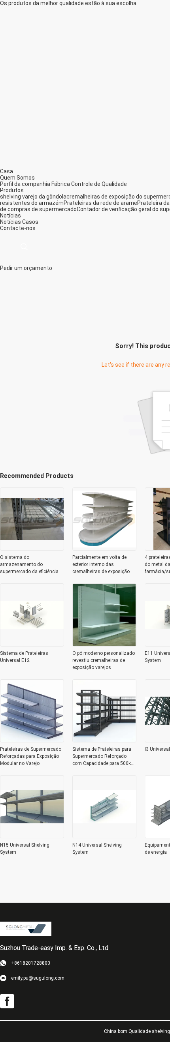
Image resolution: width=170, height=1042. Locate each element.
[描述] (24, 247)
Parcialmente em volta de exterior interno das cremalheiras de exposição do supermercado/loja (104, 565)
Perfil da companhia (25, 184)
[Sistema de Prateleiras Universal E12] (32, 644)
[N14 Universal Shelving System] (104, 836)
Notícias (10, 222)
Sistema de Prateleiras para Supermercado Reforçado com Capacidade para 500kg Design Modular (103, 756)
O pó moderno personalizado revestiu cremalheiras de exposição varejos (103, 660)
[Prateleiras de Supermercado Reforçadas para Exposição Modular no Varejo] (32, 740)
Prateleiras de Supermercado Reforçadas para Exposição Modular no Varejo (30, 756)
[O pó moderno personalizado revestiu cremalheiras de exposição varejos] (104, 644)
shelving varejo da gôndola (33, 196)
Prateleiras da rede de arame (100, 203)
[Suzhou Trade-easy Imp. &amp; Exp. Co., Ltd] (25, 928)
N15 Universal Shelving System (24, 848)
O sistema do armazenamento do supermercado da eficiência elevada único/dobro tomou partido (29, 565)
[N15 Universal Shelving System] (32, 836)
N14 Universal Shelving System (97, 848)
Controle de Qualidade (99, 184)
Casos (30, 222)
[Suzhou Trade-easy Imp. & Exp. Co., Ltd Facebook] (7, 1001)
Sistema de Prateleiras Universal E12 (24, 656)
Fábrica (60, 184)
